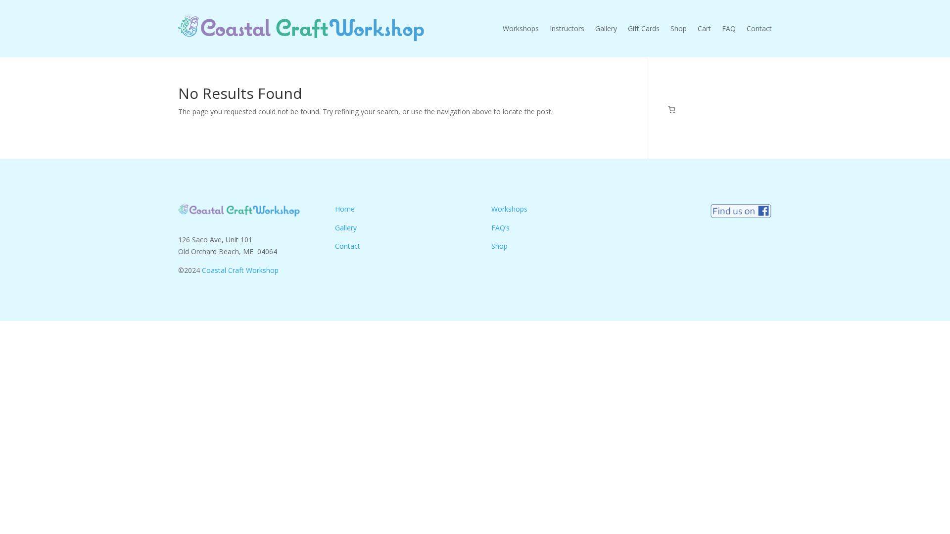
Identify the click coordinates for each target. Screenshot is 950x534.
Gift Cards (644, 28)
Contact (759, 28)
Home (345, 209)
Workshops (521, 28)
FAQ (729, 28)
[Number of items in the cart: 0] (671, 109)
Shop (678, 28)
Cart (704, 28)
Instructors (567, 28)
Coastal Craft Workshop (240, 270)
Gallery (606, 28)
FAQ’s (500, 227)
